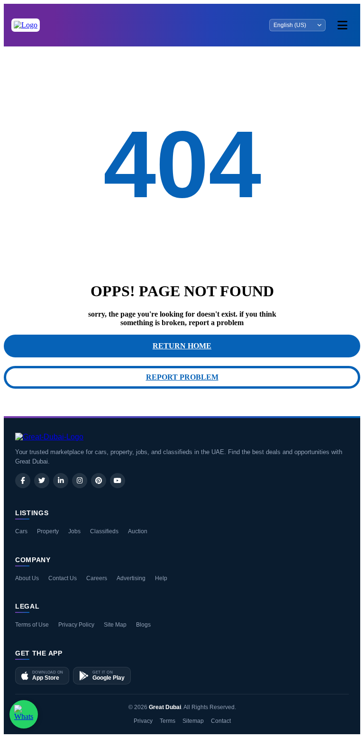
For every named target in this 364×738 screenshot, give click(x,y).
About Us (27, 578)
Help (161, 578)
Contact (221, 721)
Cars (21, 531)
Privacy (143, 721)
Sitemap (193, 721)
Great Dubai (165, 707)
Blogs (143, 624)
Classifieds (104, 531)
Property (48, 531)
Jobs (74, 531)
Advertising (131, 578)
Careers (96, 578)
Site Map (115, 624)
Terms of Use (32, 624)
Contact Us (62, 578)
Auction (137, 531)
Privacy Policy (76, 624)
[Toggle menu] (342, 25)
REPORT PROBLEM (182, 377)
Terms (167, 721)
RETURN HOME (182, 346)
